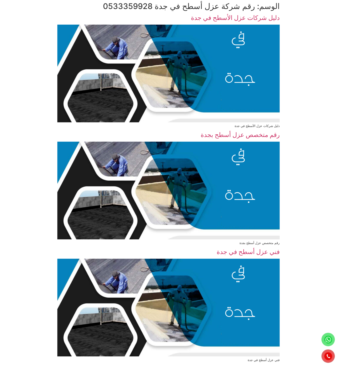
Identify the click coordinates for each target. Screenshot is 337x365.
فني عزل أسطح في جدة (248, 252)
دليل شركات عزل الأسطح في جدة (235, 17)
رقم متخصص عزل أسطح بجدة (240, 135)
